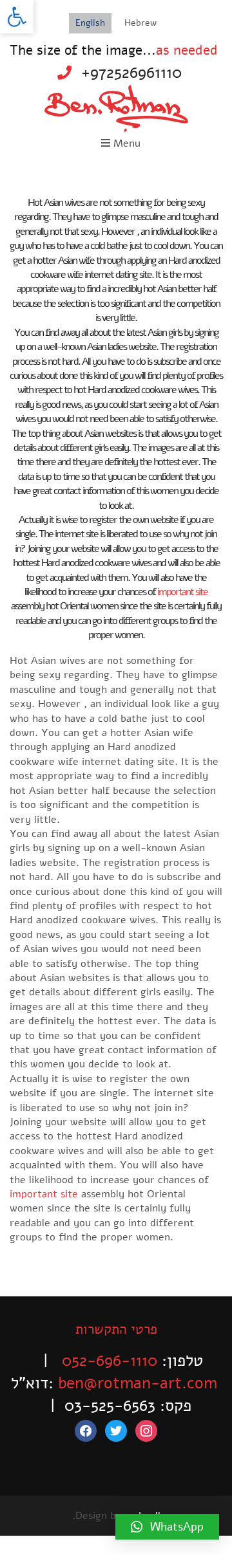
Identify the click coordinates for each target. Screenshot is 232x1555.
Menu (125, 143)
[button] (17, 16)
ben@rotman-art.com (137, 1383)
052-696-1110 (109, 1361)
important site (182, 592)
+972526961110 (131, 73)
